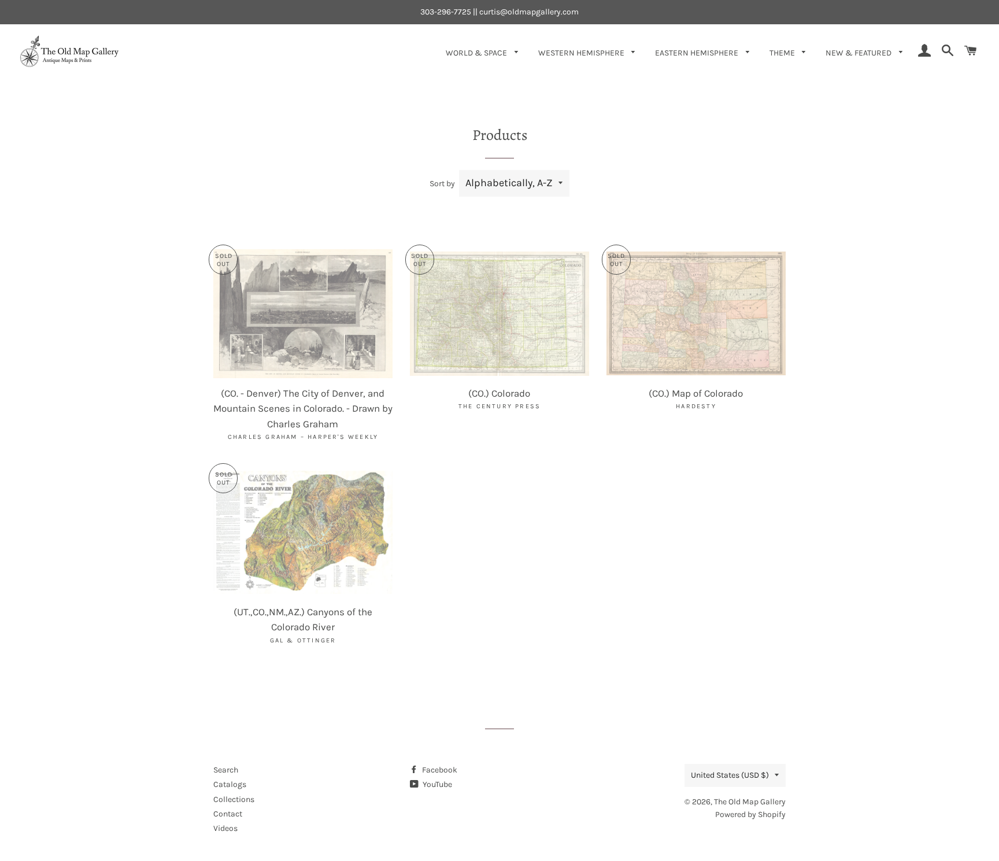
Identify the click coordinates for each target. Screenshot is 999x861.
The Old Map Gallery (750, 802)
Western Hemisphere (582, 53)
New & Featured (859, 53)
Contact (227, 814)
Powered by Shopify (750, 814)
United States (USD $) (730, 775)
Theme (783, 53)
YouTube (436, 784)
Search (225, 770)
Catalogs (229, 784)
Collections (233, 799)
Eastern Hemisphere (697, 53)
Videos (225, 828)
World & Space (477, 53)
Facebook (438, 770)
